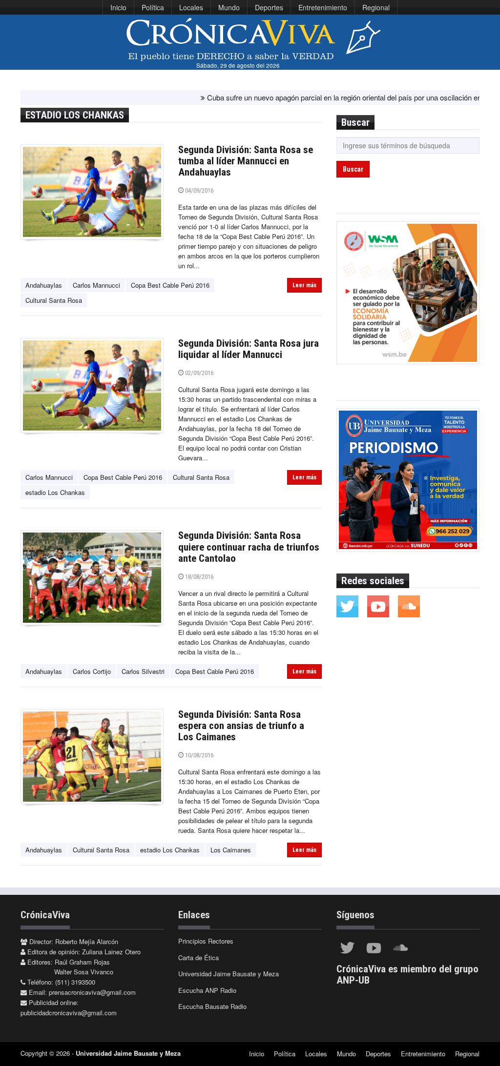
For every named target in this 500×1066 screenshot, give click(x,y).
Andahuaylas (43, 285)
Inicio (118, 7)
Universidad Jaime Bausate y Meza (228, 973)
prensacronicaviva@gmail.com (92, 992)
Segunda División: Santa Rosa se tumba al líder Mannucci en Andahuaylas (245, 161)
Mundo (229, 7)
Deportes (269, 7)
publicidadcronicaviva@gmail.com (69, 1012)
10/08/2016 (198, 755)
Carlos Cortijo (92, 671)
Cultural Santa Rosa (53, 300)
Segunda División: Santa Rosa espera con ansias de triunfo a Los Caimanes (241, 726)
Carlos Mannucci (96, 285)
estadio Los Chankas (55, 492)
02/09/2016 (198, 373)
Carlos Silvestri (143, 671)
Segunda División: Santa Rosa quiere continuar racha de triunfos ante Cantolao (248, 547)
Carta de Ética (198, 957)
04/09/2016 (198, 190)
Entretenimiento (322, 7)
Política (153, 7)
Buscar (353, 169)
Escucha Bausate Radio (212, 1006)
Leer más (304, 285)
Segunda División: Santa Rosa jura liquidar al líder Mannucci (248, 348)
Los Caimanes (230, 849)
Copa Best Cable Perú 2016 (170, 285)
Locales (191, 7)
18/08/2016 (198, 576)
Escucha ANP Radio (207, 990)
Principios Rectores (205, 941)
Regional (376, 7)
